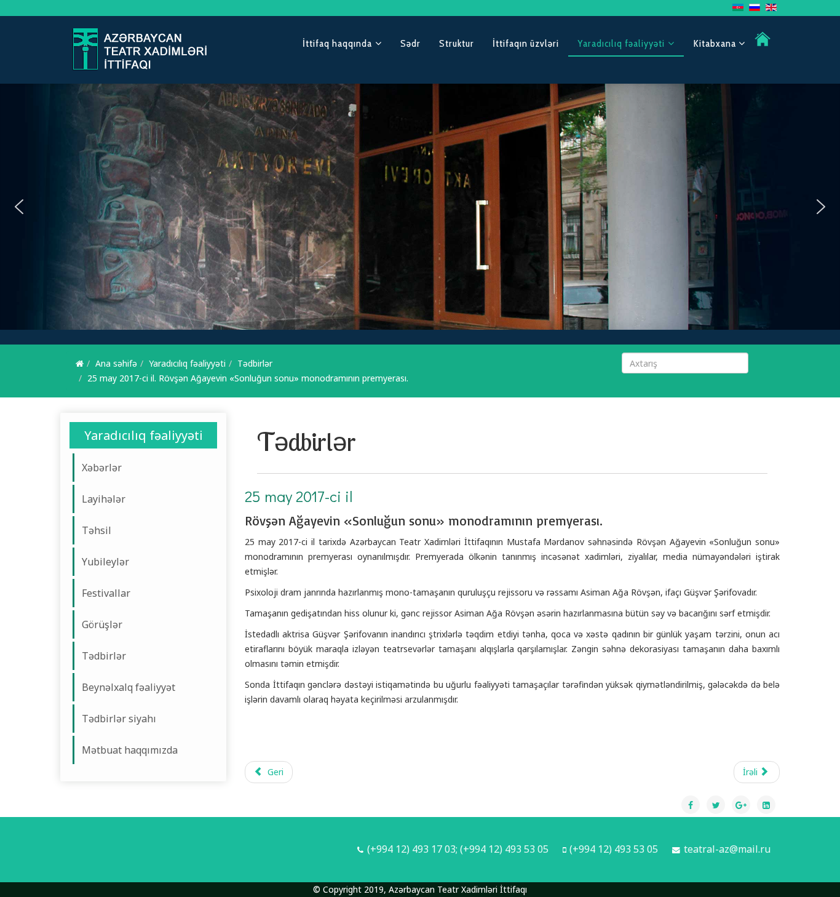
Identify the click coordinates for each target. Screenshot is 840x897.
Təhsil (96, 530)
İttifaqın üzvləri (526, 43)
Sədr (410, 43)
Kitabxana (716, 43)
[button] (19, 207)
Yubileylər (105, 561)
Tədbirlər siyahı (119, 718)
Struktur (456, 43)
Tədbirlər (254, 363)
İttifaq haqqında (337, 43)
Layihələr (103, 499)
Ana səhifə (116, 363)
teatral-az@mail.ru (727, 849)
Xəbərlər (102, 467)
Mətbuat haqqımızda (130, 750)
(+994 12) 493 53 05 (613, 849)
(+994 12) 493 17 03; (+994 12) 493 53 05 (458, 849)
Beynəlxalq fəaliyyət (128, 687)
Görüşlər (102, 624)
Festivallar (106, 593)
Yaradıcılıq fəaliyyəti (621, 43)
